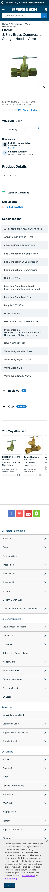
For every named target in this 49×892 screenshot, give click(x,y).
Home (5, 24)
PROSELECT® (9, 812)
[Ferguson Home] (24, 9)
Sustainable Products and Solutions (20, 608)
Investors (7, 591)
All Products (17, 24)
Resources (7, 707)
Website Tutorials (11, 670)
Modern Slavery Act (12, 599)
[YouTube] (28, 513)
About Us (7, 538)
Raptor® (6, 820)
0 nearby (11, 148)
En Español (8, 696)
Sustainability (9, 582)
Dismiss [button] (10, 885)
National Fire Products (13, 785)
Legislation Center (11, 723)
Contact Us (8, 635)
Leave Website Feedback (14, 626)
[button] (46, 841)
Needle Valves (9, 26)
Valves (28, 24)
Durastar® (7, 768)
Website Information (12, 679)
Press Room (8, 564)
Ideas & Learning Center (14, 715)
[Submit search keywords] (44, 15)
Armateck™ (8, 759)
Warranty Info (9, 661)
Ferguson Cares (10, 556)
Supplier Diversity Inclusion (16, 732)
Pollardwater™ (9, 794)
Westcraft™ (8, 838)
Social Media (9, 573)
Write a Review (30, 110)
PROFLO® (7, 803)
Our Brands (7, 751)
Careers (6, 547)
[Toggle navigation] (3, 9)
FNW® (6, 777)
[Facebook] (11, 513)
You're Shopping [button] (24, 3)
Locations (7, 644)
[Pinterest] (19, 513)
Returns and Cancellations (15, 653)
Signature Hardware (12, 829)
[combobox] (23, 15)
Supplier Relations (11, 741)
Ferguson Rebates (11, 688)
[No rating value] (10, 110)
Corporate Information (13, 530)
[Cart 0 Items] (45, 9)
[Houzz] (36, 513)
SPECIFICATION (15, 206)
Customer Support (11, 619)
